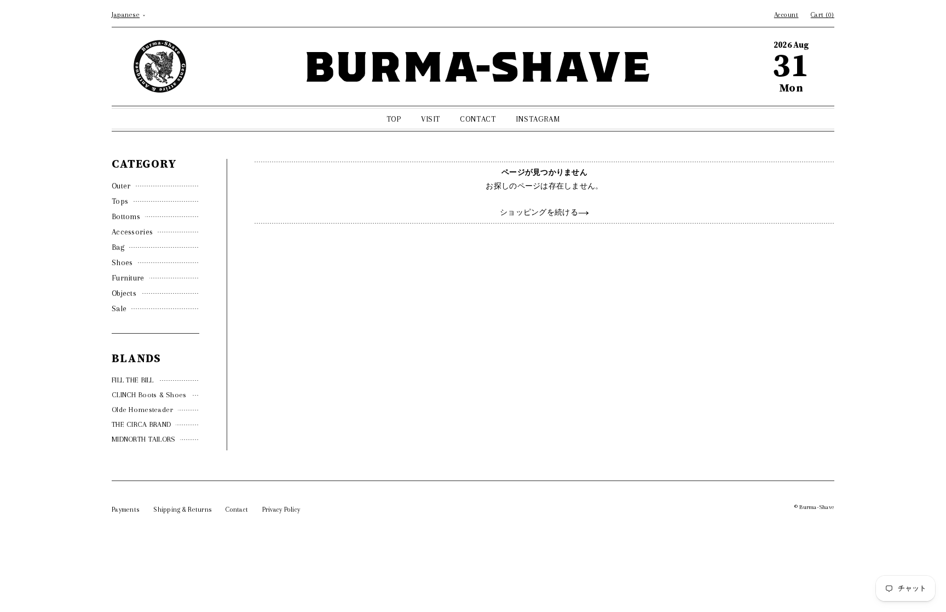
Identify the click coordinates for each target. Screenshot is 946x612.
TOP (394, 119)
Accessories (132, 231)
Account (786, 15)
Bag (118, 247)
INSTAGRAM (537, 119)
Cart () (822, 15)
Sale (119, 308)
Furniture (128, 277)
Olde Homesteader (142, 409)
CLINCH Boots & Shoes (149, 395)
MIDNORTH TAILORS (143, 439)
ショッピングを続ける (539, 212)
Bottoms (126, 216)
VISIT (430, 119)
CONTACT (477, 119)
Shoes (122, 262)
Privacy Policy (281, 509)
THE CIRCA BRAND (141, 424)
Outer (121, 185)
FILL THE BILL (133, 380)
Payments (126, 509)
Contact (237, 509)
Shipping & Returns (182, 509)
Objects (124, 293)
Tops (120, 201)
